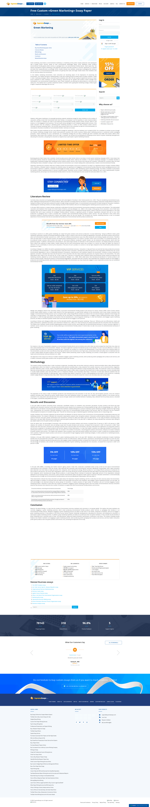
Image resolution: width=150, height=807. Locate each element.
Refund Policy (103, 802)
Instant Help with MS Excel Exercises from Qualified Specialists (44, 771)
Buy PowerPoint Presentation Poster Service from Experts (43, 740)
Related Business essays (40, 58)
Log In (109, 37)
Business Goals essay (38, 591)
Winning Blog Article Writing (36, 780)
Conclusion (37, 56)
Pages (54, 101)
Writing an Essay (34, 750)
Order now (94, 3)
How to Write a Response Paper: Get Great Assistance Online (44, 778)
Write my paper (100, 223)
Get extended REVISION (54, 277)
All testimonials (113, 642)
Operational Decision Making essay (41, 599)
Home (82, 3)
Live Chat (97, 183)
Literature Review (39, 50)
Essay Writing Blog (100, 701)
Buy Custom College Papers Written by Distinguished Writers (44, 764)
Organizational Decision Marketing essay (43, 589)
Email (100, 24)
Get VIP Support (96, 288)
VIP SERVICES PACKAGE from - (75, 298)
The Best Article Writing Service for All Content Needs (42, 794)
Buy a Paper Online (34, 742)
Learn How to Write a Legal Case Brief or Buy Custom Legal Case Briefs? (46, 782)
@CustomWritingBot (106, 722)
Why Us (75, 701)
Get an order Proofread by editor (95, 277)
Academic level (35, 101)
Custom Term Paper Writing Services (38, 721)
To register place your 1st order (109, 49)
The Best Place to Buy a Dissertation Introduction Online (43, 792)
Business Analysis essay (38, 603)
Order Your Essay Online (36, 754)
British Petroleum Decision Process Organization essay (46, 601)
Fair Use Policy (111, 802)
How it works (52, 701)
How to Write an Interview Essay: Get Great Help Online (43, 789)
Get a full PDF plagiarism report (75, 288)
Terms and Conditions (85, 802)
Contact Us (122, 3)
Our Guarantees (68, 701)
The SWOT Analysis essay (39, 585)
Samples (112, 3)
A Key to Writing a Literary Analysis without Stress (41, 787)
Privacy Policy (95, 802)
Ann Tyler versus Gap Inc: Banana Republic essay (45, 587)
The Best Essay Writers (35, 731)
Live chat (30, 3)
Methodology (38, 52)
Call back (39, 3)
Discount (106, 3)
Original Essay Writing (35, 719)
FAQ (117, 3)
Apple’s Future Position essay (40, 593)
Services (87, 3)
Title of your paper (79, 95)
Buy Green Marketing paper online (43, 47)
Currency (55, 107)
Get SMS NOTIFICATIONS (75, 277)
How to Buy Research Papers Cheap (38, 757)
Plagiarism (118, 701)
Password (101, 30)
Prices (100, 3)
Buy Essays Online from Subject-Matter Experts (41, 714)
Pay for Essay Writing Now (36, 724)
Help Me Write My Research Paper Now (39, 759)
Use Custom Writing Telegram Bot (76, 686)
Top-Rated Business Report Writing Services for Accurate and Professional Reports (49, 773)
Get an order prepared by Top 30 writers (54, 288)
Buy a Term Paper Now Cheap (37, 766)
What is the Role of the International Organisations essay (47, 595)
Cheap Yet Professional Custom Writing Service (41, 752)
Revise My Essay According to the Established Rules (42, 775)
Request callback (53, 186)
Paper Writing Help (34, 768)
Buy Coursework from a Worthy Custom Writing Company (43, 747)
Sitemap (118, 802)
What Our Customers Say (75, 642)
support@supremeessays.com (57, 189)
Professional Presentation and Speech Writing (41, 726)
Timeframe (77, 101)
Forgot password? (109, 46)
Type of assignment (57, 95)
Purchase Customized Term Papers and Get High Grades (43, 735)
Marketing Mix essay (37, 597)
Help (100, 227)
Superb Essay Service (35, 733)
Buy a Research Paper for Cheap (37, 728)
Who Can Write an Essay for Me (37, 738)
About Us (59, 701)
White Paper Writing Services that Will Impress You (42, 785)
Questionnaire (72, 655)
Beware (92, 701)
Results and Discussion (40, 54)
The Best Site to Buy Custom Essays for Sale (40, 717)
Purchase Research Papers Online (38, 745)
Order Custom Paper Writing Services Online (40, 761)
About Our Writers (83, 701)
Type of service (35, 95)
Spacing (33, 107)
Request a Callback (106, 720)
